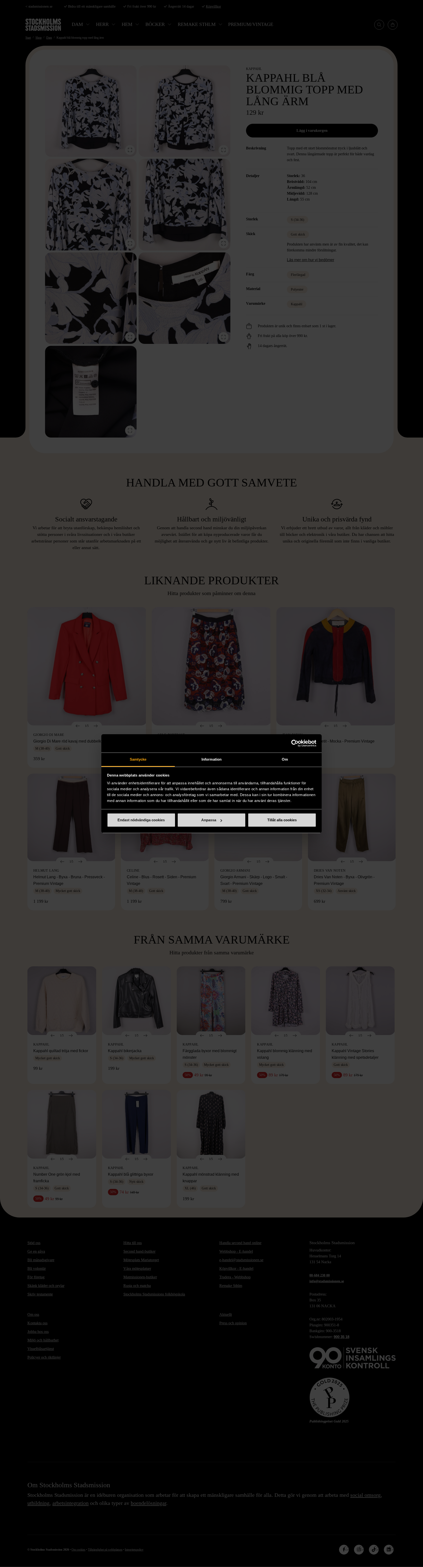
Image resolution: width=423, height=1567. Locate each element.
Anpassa (208, 820)
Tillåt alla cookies (282, 820)
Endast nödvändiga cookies (141, 820)
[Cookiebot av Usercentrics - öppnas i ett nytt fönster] (294, 743)
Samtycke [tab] (138, 759)
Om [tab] (285, 759)
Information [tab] (211, 759)
